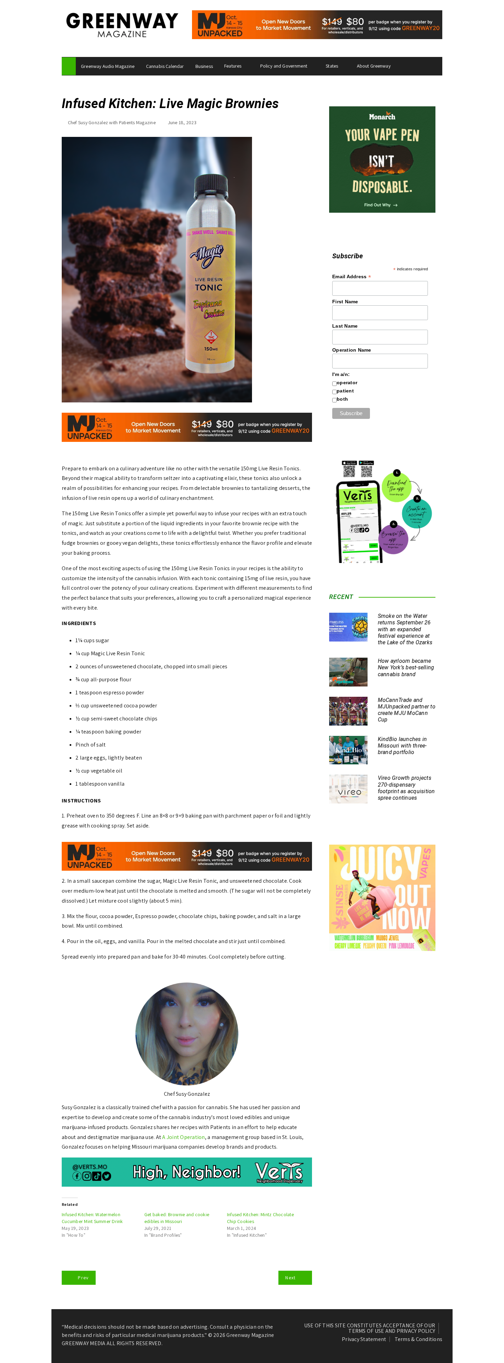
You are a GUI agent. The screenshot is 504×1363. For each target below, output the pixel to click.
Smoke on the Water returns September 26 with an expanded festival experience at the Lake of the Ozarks (405, 629)
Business (204, 66)
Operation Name (351, 350)
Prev (83, 1277)
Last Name (345, 326)
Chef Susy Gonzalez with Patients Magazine (112, 122)
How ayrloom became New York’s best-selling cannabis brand (406, 667)
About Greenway (374, 66)
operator (347, 382)
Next (290, 1277)
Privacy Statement (364, 1339)
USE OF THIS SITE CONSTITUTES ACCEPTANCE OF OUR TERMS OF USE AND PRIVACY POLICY (369, 1328)
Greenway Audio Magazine (107, 66)
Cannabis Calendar (165, 66)
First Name (345, 301)
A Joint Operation (183, 1137)
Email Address (351, 276)
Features (232, 66)
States (332, 66)
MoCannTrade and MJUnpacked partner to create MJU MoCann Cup (406, 710)
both (342, 399)
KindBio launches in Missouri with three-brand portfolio (402, 745)
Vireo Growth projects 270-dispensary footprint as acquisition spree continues (406, 788)
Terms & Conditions (419, 1339)
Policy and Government (283, 66)
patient (345, 390)
